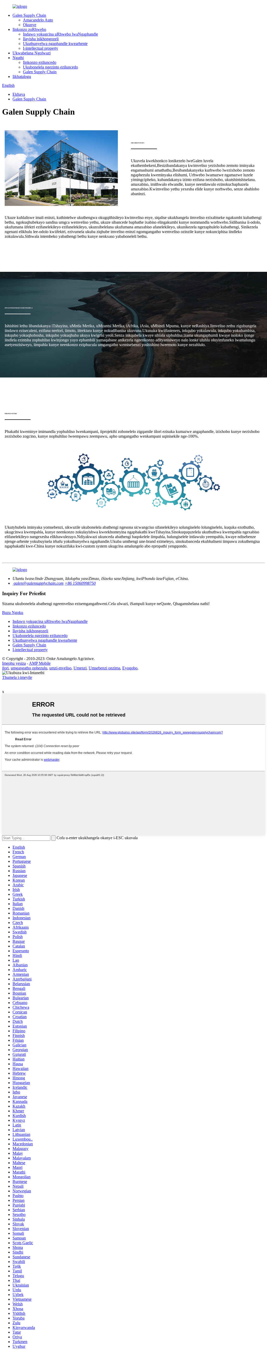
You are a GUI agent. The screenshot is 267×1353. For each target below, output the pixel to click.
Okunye (29, 24)
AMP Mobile (40, 663)
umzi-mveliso (60, 668)
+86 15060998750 (80, 583)
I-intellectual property (40, 48)
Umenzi (80, 668)
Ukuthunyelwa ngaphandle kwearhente (55, 43)
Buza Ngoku (12, 612)
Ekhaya (19, 94)
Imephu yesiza (14, 663)
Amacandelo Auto (38, 20)
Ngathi (18, 57)
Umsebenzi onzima (104, 668)
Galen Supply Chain (29, 15)
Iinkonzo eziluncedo (39, 62)
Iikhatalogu (22, 76)
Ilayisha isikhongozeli (41, 39)
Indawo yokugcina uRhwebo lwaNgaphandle (60, 34)
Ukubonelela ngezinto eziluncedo (50, 67)
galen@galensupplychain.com (38, 583)
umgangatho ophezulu (29, 668)
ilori (5, 668)
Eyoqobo (129, 668)
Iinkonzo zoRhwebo (29, 29)
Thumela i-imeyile (17, 677)
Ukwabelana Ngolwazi (32, 53)
